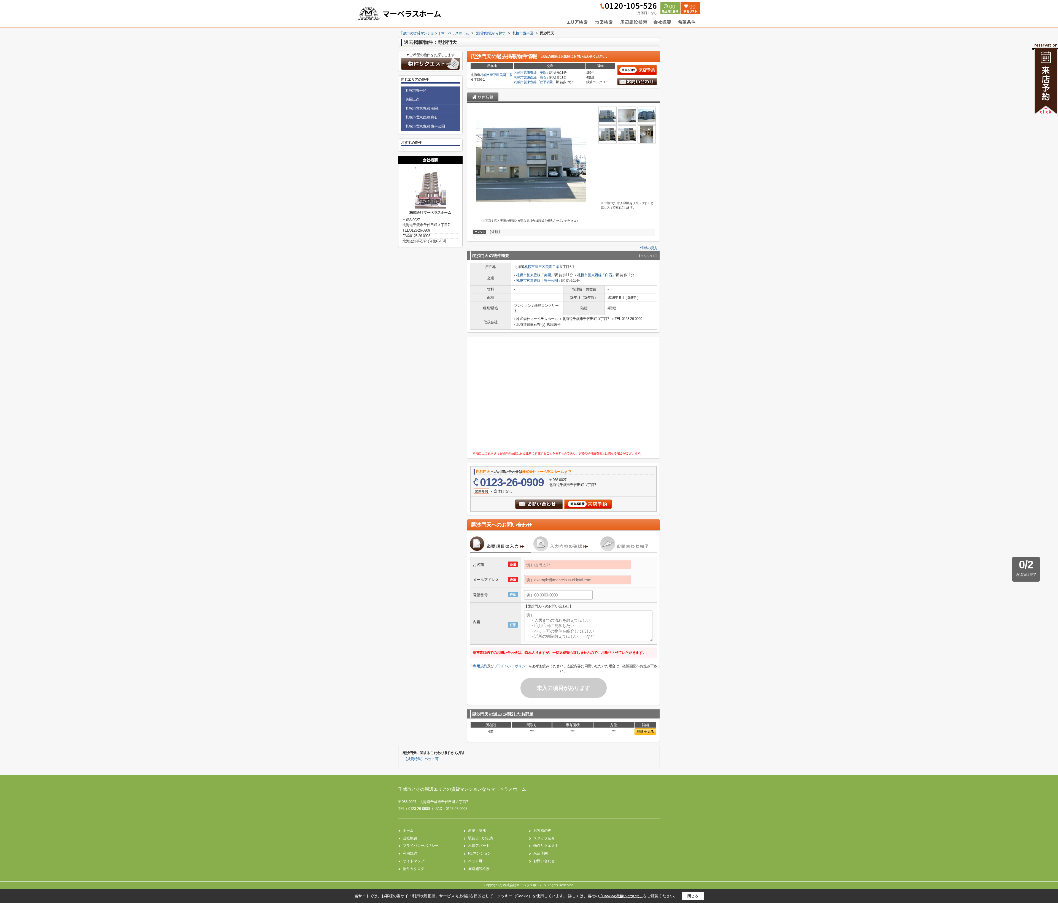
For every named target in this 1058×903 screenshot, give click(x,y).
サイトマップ (413, 861)
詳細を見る (645, 732)
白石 (543, 77)
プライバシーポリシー (511, 666)
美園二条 (506, 75)
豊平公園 (546, 82)
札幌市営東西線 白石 (422, 117)
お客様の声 (542, 830)
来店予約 (540, 853)
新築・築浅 (477, 830)
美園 (543, 73)
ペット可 (475, 861)
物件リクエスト (545, 846)
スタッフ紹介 (544, 838)
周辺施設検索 (479, 869)
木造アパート (479, 846)
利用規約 (480, 666)
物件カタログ (413, 869)
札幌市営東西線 (525, 77)
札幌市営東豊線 (525, 73)
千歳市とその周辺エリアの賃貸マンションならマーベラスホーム (462, 789)
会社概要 (410, 838)
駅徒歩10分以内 (480, 838)
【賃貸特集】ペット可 (421, 759)
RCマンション (479, 853)
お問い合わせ (544, 861)
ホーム (408, 830)
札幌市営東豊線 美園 (422, 108)
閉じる (692, 896)
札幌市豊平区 (490, 75)
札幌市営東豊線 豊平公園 (425, 126)
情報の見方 (649, 248)
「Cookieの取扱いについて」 (621, 896)
